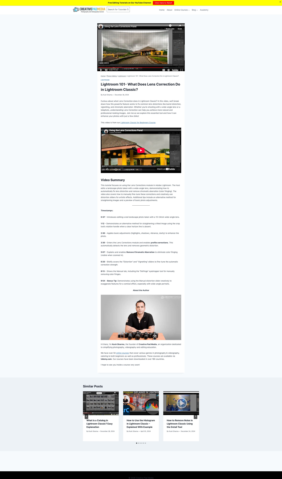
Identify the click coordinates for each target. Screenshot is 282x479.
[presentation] (101, 403)
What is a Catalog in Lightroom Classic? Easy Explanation (99, 423)
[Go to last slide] (86, 416)
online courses (122, 353)
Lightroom (105, 80)
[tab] (136, 443)
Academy (204, 10)
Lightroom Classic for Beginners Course (138, 122)
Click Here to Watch (163, 3)
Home (161, 10)
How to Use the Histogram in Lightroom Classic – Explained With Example (141, 423)
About (169, 10)
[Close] (280, 2)
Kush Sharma (107, 95)
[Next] (195, 416)
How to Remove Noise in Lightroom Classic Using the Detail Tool (180, 423)
